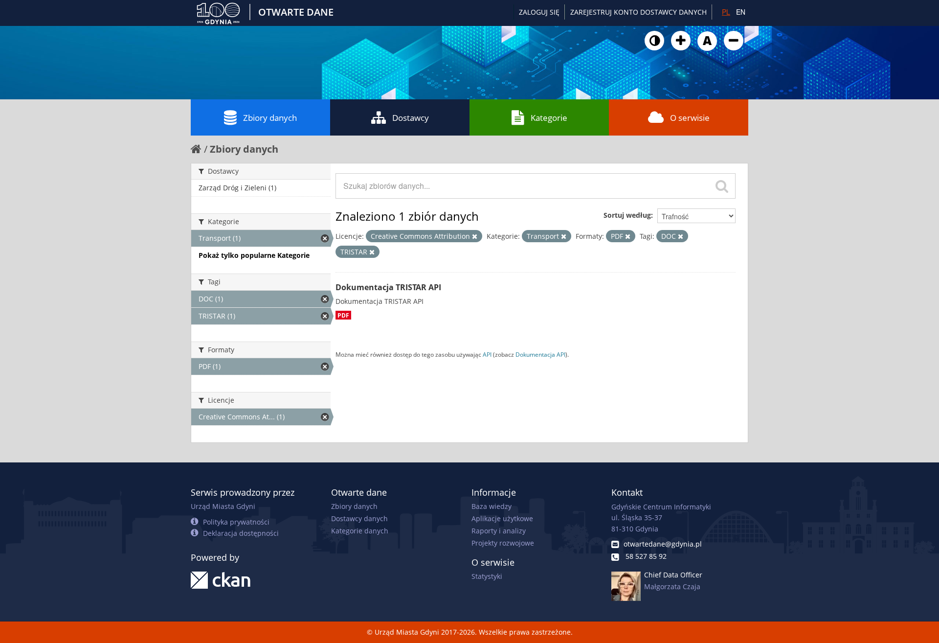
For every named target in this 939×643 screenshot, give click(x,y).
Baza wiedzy (491, 506)
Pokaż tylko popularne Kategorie (254, 255)
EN (740, 12)
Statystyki (486, 576)
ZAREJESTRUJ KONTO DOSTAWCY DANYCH (638, 12)
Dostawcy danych (359, 518)
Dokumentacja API (540, 354)
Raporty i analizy (498, 530)
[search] (721, 186)
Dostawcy (410, 117)
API (487, 354)
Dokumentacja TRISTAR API (388, 287)
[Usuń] (474, 236)
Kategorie (549, 117)
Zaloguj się (539, 12)
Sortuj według (627, 215)
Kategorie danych (359, 530)
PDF (343, 315)
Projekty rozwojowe (502, 543)
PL (726, 12)
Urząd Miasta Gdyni (223, 506)
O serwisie (690, 117)
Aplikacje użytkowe (502, 518)
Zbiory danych (270, 117)
